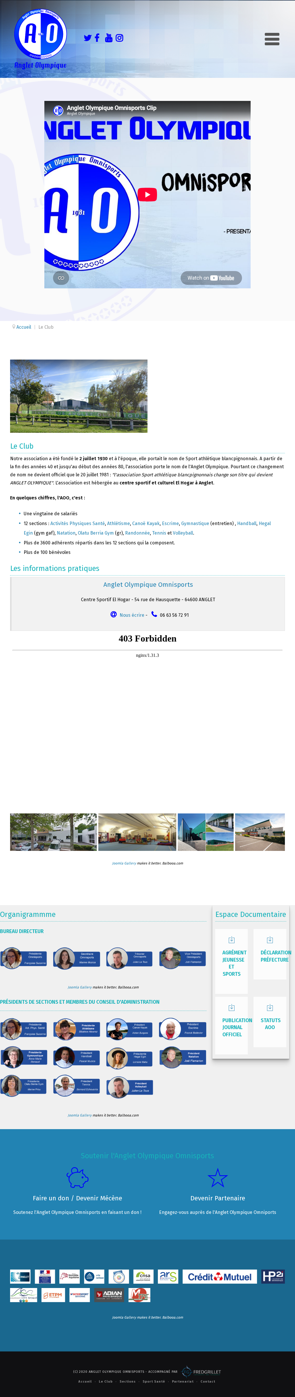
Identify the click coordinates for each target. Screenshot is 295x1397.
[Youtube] (107, 39)
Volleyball (183, 533)
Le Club (106, 1381)
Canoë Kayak (146, 523)
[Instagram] (118, 39)
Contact (208, 1381)
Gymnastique (195, 523)
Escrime (170, 523)
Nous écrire (132, 615)
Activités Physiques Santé (77, 523)
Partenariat (183, 1381)
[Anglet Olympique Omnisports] (40, 39)
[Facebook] (97, 39)
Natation (66, 533)
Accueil (85, 1381)
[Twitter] (86, 39)
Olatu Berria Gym (96, 533)
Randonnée (137, 533)
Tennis (159, 533)
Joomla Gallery (124, 863)
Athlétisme (118, 523)
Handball (246, 523)
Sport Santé (154, 1381)
